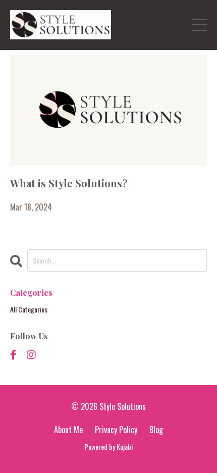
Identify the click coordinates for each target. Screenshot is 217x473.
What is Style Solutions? (69, 183)
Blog (156, 430)
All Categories (28, 309)
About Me (68, 430)
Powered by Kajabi (109, 446)
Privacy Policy (116, 430)
